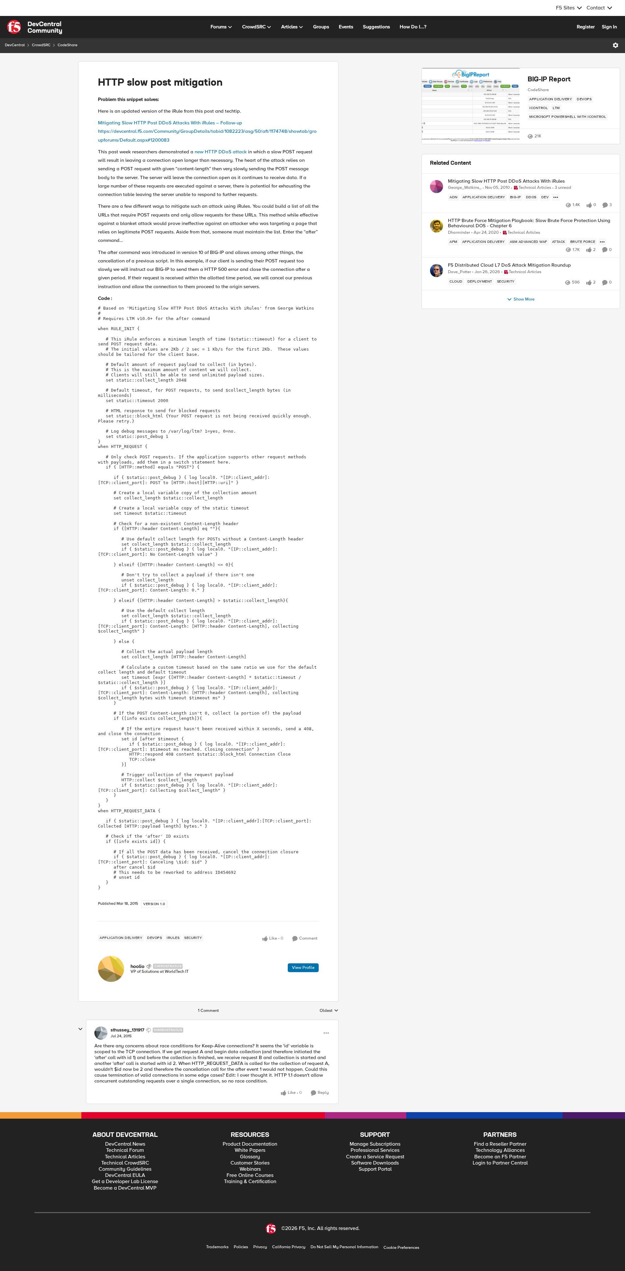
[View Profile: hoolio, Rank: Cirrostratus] (111, 969)
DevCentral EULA (125, 1175)
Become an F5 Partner (500, 1157)
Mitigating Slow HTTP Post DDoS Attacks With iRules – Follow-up (170, 123)
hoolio (138, 966)
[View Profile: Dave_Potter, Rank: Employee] (436, 270)
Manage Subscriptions (375, 1144)
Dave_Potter (459, 272)
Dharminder (459, 232)
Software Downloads (375, 1163)
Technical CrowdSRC (125, 1163)
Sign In (609, 27)
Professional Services (375, 1150)
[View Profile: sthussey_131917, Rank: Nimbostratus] (100, 1033)
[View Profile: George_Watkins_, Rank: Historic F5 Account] (436, 186)
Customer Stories (250, 1163)
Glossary (250, 1157)
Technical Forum (125, 1150)
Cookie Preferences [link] (401, 1247)
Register (586, 27)
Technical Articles (125, 1157)
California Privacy (288, 1247)
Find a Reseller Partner (500, 1144)
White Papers (250, 1150)
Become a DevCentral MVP (125, 1188)
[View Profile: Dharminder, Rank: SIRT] (436, 225)
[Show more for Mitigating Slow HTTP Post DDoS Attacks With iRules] (556, 197)
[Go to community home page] (34, 27)
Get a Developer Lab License (125, 1182)
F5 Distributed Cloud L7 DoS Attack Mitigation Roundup (509, 265)
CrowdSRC (41, 45)
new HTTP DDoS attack (221, 152)
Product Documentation (250, 1144)
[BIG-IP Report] (471, 106)
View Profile (303, 967)
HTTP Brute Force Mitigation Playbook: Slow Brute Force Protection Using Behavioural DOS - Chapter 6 (529, 223)
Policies (241, 1247)
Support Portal (375, 1169)
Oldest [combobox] (329, 1010)
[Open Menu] (615, 45)
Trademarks (217, 1247)
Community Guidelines (125, 1169)
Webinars (250, 1169)
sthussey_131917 (127, 1030)
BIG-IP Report (549, 80)
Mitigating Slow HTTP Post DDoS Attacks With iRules (506, 181)
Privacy (260, 1247)
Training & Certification (250, 1182)
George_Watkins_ (464, 187)
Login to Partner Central (500, 1163)
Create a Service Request (375, 1157)
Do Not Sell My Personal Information (344, 1247)
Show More (524, 299)
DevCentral (15, 45)
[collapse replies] (80, 1029)
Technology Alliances (500, 1150)
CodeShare (67, 45)
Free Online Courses (250, 1175)
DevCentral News (125, 1144)
